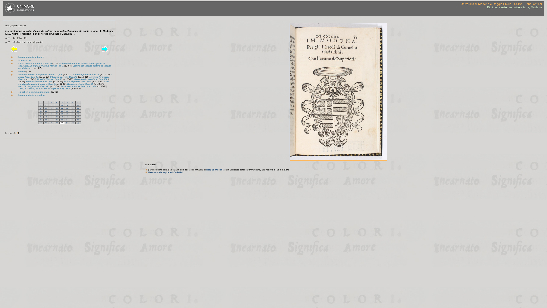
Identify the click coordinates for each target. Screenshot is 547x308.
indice (21, 71)
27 (51, 111)
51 (51, 120)
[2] (73, 122)
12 (56, 105)
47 (73, 117)
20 (57, 108)
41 (41, 117)
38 (67, 114)
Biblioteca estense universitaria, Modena (514, 7)
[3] (78, 122)
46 (67, 117)
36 (57, 114)
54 (67, 120)
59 (51, 122)
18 (46, 108)
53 (62, 120)
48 (78, 117)
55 (73, 120)
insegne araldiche (215, 170)
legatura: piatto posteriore (31, 95)
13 (62, 105)
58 (46, 122)
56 (78, 120)
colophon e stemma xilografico (34, 92)
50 (46, 120)
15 (73, 105)
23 (73, 108)
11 (51, 105)
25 (41, 111)
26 (46, 111)
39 (73, 114)
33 (41, 114)
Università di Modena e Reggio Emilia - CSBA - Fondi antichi (501, 4)
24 (78, 108)
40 (78, 114)
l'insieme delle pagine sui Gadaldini (165, 172)
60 (57, 122)
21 (62, 108)
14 (67, 105)
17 (41, 108)
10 (46, 105)
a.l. (16, 133)
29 (62, 111)
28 (57, 111)
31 (73, 111)
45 (62, 117)
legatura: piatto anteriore (31, 57)
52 (57, 120)
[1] (67, 122)
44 (57, 117)
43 (51, 117)
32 (78, 111)
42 (46, 117)
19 (51, 108)
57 (41, 122)
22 (67, 108)
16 (78, 105)
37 (62, 114)
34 (46, 114)
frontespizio (24, 60)
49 (41, 120)
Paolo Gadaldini (61, 64)
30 (67, 111)
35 (51, 114)
